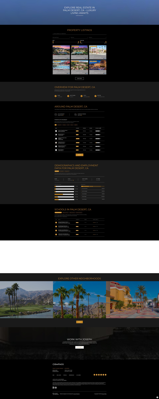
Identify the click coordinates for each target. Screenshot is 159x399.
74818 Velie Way (60, 139)
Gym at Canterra (60, 149)
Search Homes (79, 78)
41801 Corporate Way (61, 131)
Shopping (64, 124)
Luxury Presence (77, 393)
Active (68, 124)
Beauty (72, 124)
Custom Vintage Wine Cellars (62, 130)
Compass (79, 382)
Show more (79, 154)
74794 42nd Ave (60, 135)
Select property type (56, 37)
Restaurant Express (61, 134)
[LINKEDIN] (99, 375)
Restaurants (60, 124)
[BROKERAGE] (105, 375)
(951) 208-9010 (55, 370)
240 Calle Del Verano (61, 143)
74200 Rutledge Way (61, 146)
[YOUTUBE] (101, 375)
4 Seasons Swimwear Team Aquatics (62, 138)
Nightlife (76, 124)
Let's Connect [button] (79, 347)
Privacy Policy (103, 393)
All (56, 124)
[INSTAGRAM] (96, 375)
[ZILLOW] (103, 375)
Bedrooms (90, 37)
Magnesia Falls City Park (62, 145)
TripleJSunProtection (61, 142)
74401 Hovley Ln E (60, 150)
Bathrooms (72, 37)
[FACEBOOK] (94, 375)
